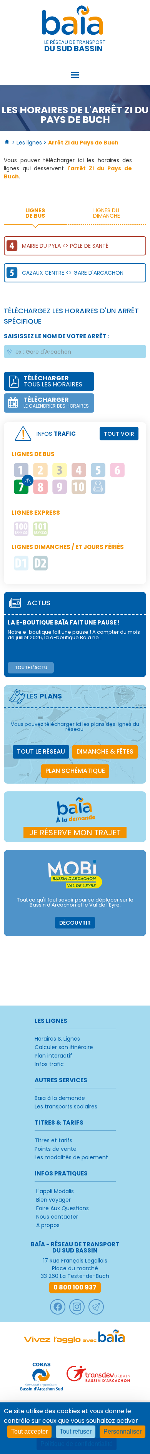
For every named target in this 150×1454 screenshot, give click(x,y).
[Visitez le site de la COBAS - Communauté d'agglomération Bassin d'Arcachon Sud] (41, 1376)
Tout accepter (29, 1431)
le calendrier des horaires (56, 402)
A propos (48, 1225)
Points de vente (56, 1149)
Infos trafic (49, 1064)
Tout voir (119, 434)
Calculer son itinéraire (64, 1047)
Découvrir (75, 923)
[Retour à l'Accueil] (7, 142)
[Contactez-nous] (96, 1307)
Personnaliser (122, 1431)
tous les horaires (52, 381)
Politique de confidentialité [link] (76, 1444)
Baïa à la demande (60, 1098)
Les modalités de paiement (71, 1157)
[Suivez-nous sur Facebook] (57, 1307)
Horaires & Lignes (57, 1039)
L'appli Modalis (55, 1191)
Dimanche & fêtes (105, 751)
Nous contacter (57, 1217)
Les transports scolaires (66, 1106)
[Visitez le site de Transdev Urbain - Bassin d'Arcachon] (98, 1376)
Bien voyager (53, 1200)
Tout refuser (76, 1431)
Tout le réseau (41, 751)
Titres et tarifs (53, 1140)
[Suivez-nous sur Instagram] (77, 1307)
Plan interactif (53, 1055)
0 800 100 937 (75, 1287)
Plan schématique (75, 770)
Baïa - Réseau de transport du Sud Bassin (75, 21)
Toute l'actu (31, 667)
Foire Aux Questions (62, 1208)
